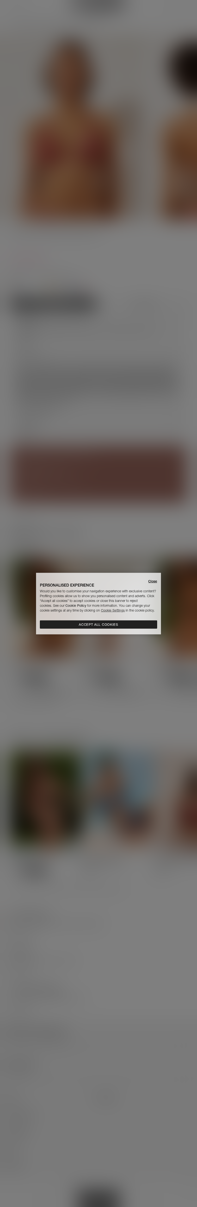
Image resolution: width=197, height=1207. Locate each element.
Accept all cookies (98, 624)
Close (152, 581)
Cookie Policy (75, 605)
